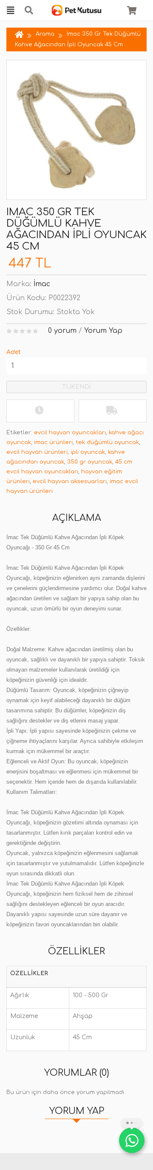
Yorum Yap (103, 331)
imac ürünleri (53, 442)
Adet (13, 352)
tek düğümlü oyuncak (107, 442)
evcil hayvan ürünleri (37, 452)
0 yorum (62, 331)
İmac (42, 284)
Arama (45, 34)
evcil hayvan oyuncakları (70, 433)
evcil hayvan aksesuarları (70, 481)
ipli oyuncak (88, 452)
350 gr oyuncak (89, 462)
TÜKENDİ (76, 387)
